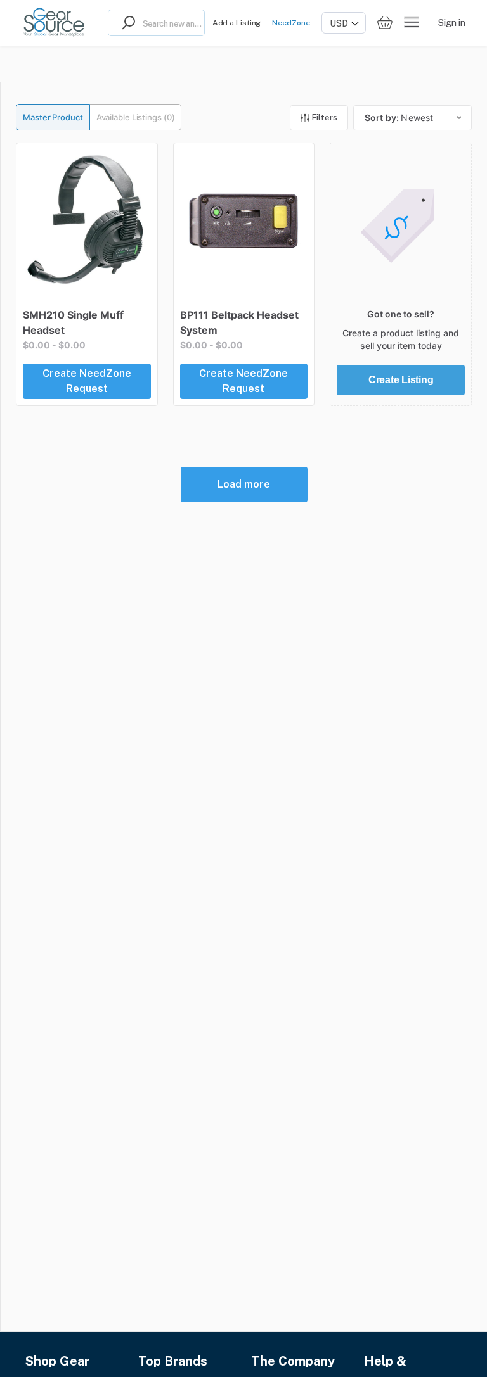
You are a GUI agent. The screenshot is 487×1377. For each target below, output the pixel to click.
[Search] (125, 22)
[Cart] (385, 23)
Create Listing (400, 379)
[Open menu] (411, 23)
